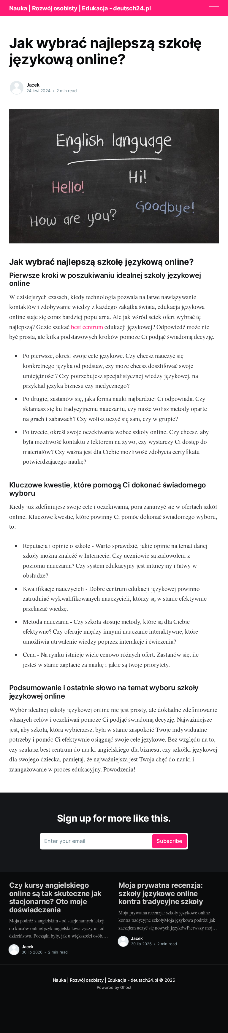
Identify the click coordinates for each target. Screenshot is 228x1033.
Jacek (32, 85)
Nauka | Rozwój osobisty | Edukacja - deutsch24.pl (80, 8)
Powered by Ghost (114, 987)
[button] (214, 8)
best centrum (87, 327)
